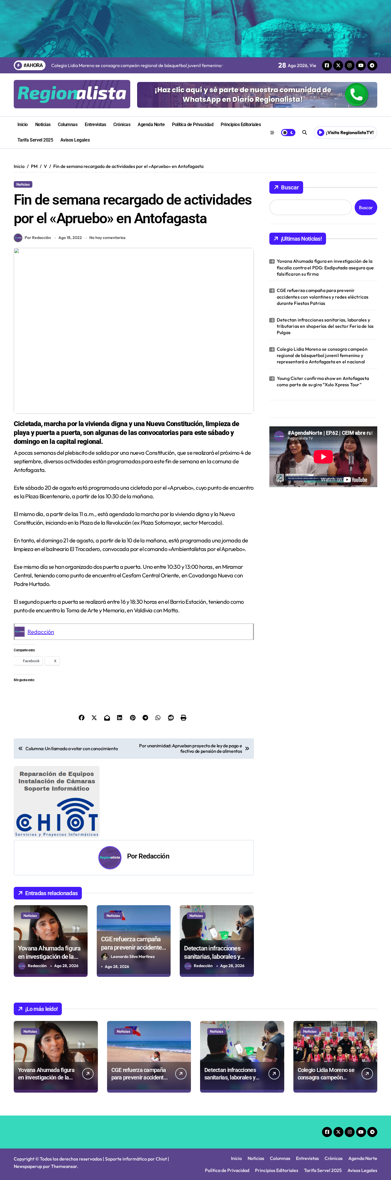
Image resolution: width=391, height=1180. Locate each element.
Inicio (22, 124)
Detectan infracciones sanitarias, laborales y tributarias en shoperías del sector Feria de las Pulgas (325, 326)
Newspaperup (28, 1166)
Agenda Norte (151, 124)
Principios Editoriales (241, 124)
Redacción (40, 631)
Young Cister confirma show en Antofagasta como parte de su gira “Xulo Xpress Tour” (323, 381)
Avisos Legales (75, 140)
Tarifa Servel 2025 (35, 140)
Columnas (67, 124)
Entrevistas (95, 124)
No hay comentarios (107, 237)
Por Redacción (38, 237)
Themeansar (64, 1166)
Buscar (290, 187)
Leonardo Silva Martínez (133, 956)
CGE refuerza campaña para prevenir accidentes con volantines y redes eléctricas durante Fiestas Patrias (323, 296)
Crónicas (121, 124)
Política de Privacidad (192, 124)
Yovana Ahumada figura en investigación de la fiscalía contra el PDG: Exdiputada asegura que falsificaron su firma (325, 267)
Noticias (43, 124)
